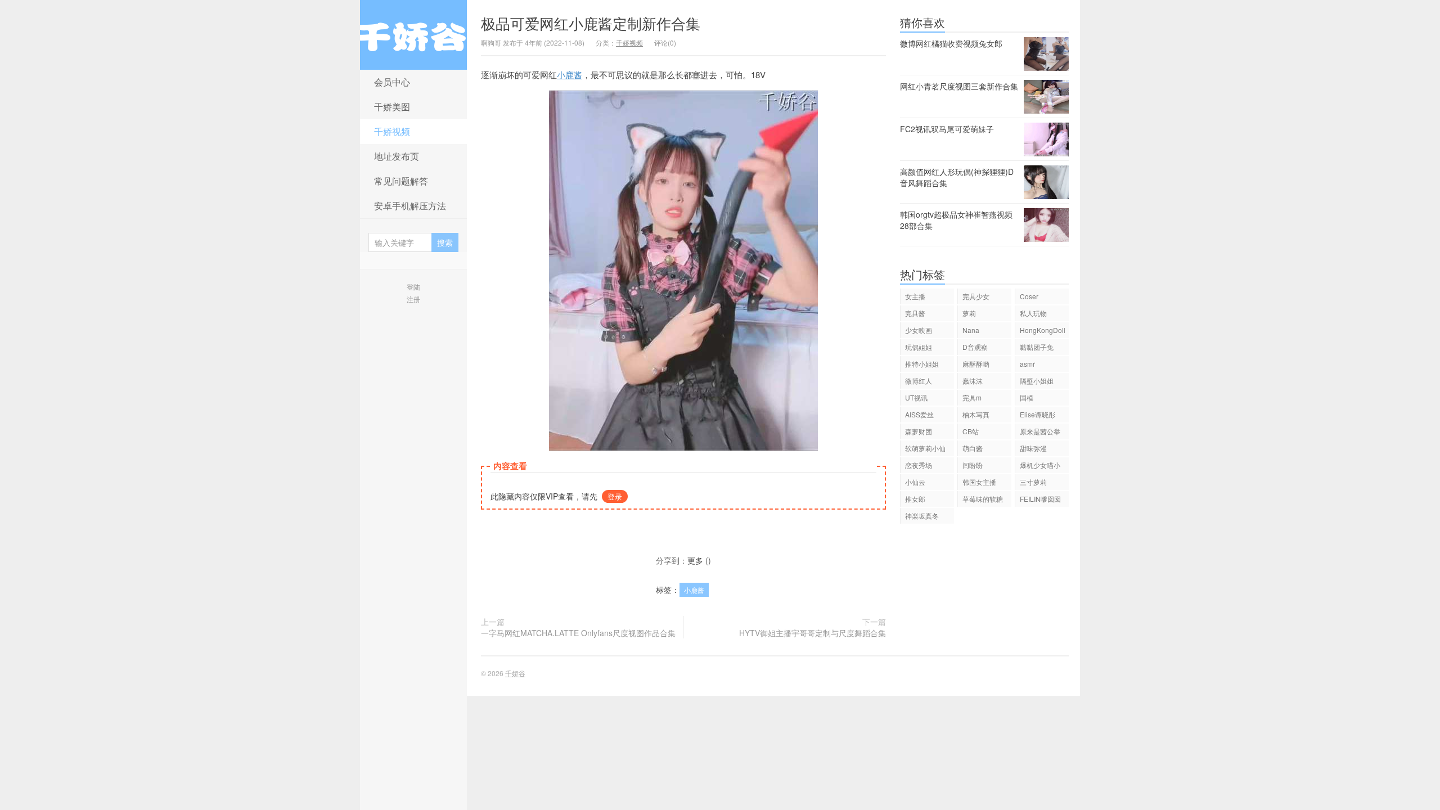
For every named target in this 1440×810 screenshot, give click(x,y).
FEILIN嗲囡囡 (1040, 498)
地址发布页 (396, 156)
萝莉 (969, 313)
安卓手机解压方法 (410, 205)
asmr (1027, 363)
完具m (972, 397)
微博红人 (918, 380)
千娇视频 (392, 131)
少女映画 (918, 330)
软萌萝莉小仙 (925, 448)
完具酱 (915, 313)
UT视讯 (916, 397)
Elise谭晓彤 (1037, 414)
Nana (970, 330)
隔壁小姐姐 (1037, 380)
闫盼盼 (972, 465)
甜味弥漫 (1033, 448)
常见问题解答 (401, 180)
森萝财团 (918, 431)
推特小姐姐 (922, 363)
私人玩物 (1033, 313)
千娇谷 (413, 35)
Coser (1029, 296)
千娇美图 (392, 106)
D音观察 (975, 347)
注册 (413, 299)
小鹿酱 (569, 74)
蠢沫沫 (972, 380)
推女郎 (915, 498)
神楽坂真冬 (922, 515)
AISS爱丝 (919, 414)
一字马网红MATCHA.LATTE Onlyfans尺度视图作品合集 (578, 632)
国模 (1026, 397)
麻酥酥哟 (975, 363)
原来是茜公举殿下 (1040, 432)
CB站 (970, 431)
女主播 (915, 296)
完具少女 (975, 296)
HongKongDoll (1042, 330)
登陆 (413, 286)
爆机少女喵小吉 (1040, 466)
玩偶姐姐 (918, 347)
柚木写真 (975, 414)
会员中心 (392, 81)
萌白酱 (972, 448)
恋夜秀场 (918, 465)
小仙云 (915, 482)
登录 (615, 496)
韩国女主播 (979, 482)
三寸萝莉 (1033, 482)
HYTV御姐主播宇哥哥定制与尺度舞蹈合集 (812, 632)
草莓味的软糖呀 (982, 500)
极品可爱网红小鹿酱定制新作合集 (590, 22)
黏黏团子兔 (1037, 347)
